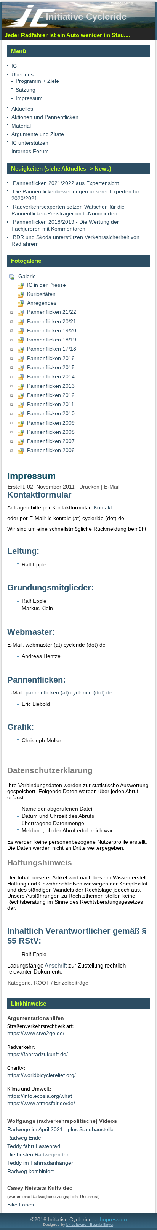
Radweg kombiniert (30, 1171)
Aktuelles (22, 109)
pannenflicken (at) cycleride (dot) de (69, 692)
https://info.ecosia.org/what (39, 1096)
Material (21, 126)
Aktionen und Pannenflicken (44, 117)
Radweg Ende (24, 1138)
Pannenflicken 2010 (51, 413)
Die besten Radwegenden (38, 1154)
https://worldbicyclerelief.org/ (41, 1075)
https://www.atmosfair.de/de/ (41, 1103)
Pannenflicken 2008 (51, 432)
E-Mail (111, 487)
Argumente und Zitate (37, 134)
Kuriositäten (41, 294)
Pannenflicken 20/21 (51, 321)
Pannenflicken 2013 (51, 386)
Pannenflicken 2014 (51, 376)
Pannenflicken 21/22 (51, 312)
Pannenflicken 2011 (50, 404)
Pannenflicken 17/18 (51, 349)
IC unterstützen (29, 143)
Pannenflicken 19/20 (51, 330)
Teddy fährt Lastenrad (33, 1146)
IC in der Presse (46, 285)
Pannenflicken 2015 (51, 367)
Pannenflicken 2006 (51, 450)
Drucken (90, 487)
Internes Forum (30, 151)
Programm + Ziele (37, 81)
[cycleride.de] (31, 25)
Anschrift (56, 966)
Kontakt (103, 507)
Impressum (29, 98)
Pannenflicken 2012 (51, 395)
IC (14, 66)
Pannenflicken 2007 (51, 441)
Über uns (22, 74)
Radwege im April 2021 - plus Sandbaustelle (60, 1129)
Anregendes (41, 303)
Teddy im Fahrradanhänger (40, 1163)
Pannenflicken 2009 (51, 423)
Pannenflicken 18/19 (51, 340)
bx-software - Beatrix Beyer (89, 1224)
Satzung (25, 90)
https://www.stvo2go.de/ (35, 1033)
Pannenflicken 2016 (51, 358)
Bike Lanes (20, 1205)
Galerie (27, 276)
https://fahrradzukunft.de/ (37, 1054)
